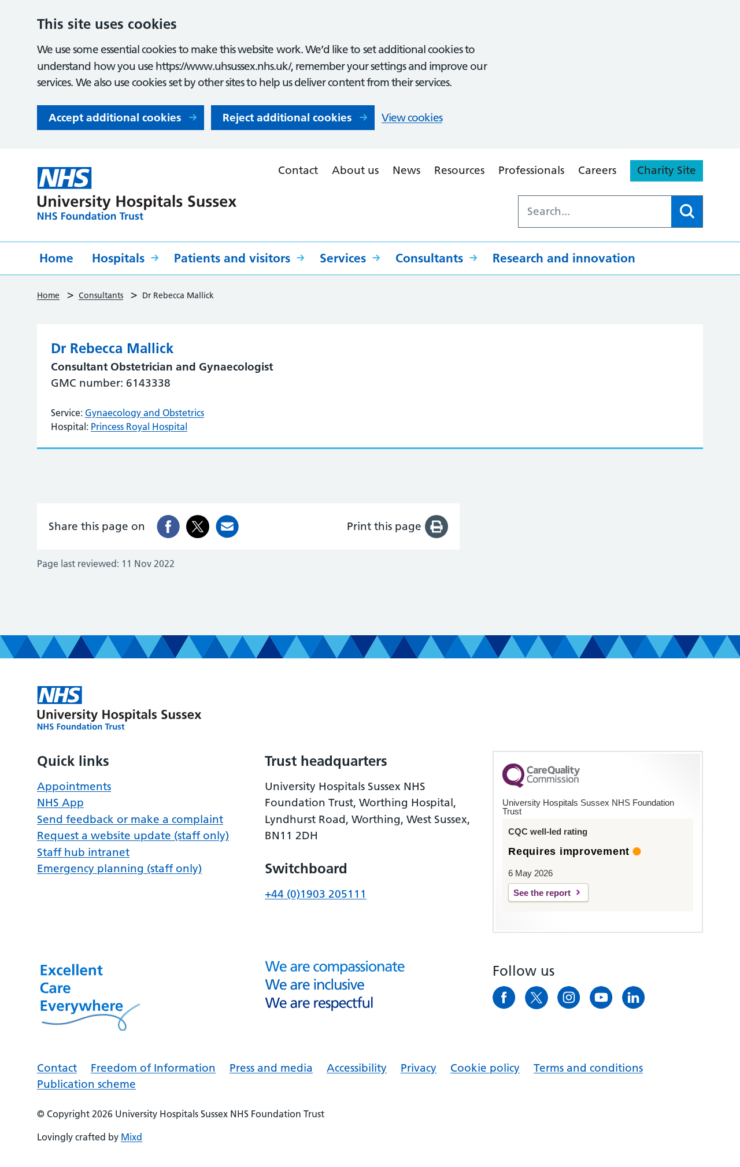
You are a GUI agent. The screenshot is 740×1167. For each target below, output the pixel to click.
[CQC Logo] (541, 785)
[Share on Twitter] (197, 526)
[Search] (686, 211)
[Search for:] (595, 211)
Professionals (531, 170)
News (406, 170)
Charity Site (666, 170)
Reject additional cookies (287, 117)
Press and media (271, 1068)
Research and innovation (564, 258)
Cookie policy (485, 1068)
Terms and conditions (588, 1068)
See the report (542, 893)
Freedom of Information (153, 1068)
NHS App (60, 802)
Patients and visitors (232, 258)
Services (343, 258)
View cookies (412, 117)
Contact (298, 170)
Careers (597, 170)
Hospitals (118, 258)
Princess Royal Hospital (139, 426)
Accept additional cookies (115, 117)
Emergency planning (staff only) (119, 868)
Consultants (429, 258)
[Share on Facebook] (168, 526)
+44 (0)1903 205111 (316, 894)
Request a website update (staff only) (133, 835)
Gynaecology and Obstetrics (144, 412)
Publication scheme (86, 1084)
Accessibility (357, 1068)
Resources (459, 170)
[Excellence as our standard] (119, 708)
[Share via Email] (227, 526)
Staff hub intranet (83, 852)
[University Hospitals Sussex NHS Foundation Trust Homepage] (137, 193)
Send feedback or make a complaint (130, 819)
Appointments (74, 786)
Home (56, 258)
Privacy (418, 1068)
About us (355, 170)
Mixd (131, 1137)
